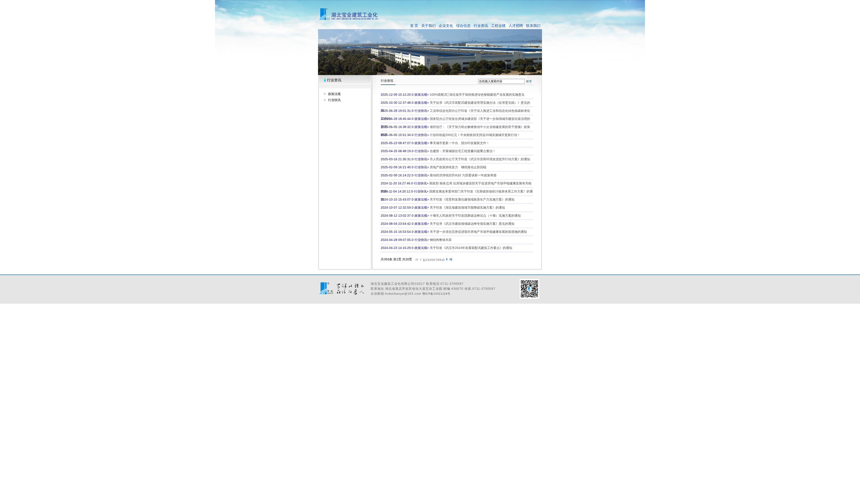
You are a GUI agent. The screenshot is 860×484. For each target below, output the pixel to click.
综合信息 (463, 26)
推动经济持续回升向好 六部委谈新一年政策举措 (463, 175)
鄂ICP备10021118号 (436, 293)
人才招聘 (516, 26)
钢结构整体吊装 (441, 240)
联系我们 (533, 26)
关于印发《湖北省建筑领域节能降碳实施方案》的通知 (467, 207)
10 (443, 259)
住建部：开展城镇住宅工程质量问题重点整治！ (463, 151)
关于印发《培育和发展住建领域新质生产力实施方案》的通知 (472, 199)
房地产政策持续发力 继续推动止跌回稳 (458, 167)
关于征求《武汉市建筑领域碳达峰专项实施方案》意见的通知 (472, 223)
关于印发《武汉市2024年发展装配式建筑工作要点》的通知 (471, 248)
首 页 (414, 26)
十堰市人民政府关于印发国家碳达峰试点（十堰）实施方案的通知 (475, 215)
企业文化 (446, 26)
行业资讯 (481, 26)
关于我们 (428, 26)
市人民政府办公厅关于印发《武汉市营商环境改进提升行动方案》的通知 (480, 159)
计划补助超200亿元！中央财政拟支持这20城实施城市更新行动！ (475, 135)
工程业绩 (498, 26)
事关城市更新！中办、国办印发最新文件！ (459, 143)
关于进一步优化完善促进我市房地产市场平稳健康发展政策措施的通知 (478, 231)
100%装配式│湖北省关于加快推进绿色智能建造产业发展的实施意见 (477, 94)
